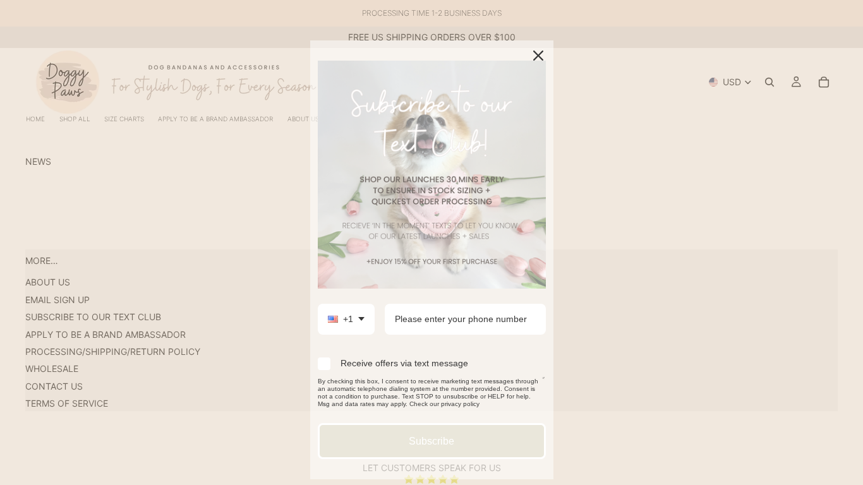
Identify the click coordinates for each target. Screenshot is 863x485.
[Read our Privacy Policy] (543, 383)
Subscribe (431, 441)
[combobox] (346, 319)
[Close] (538, 55)
